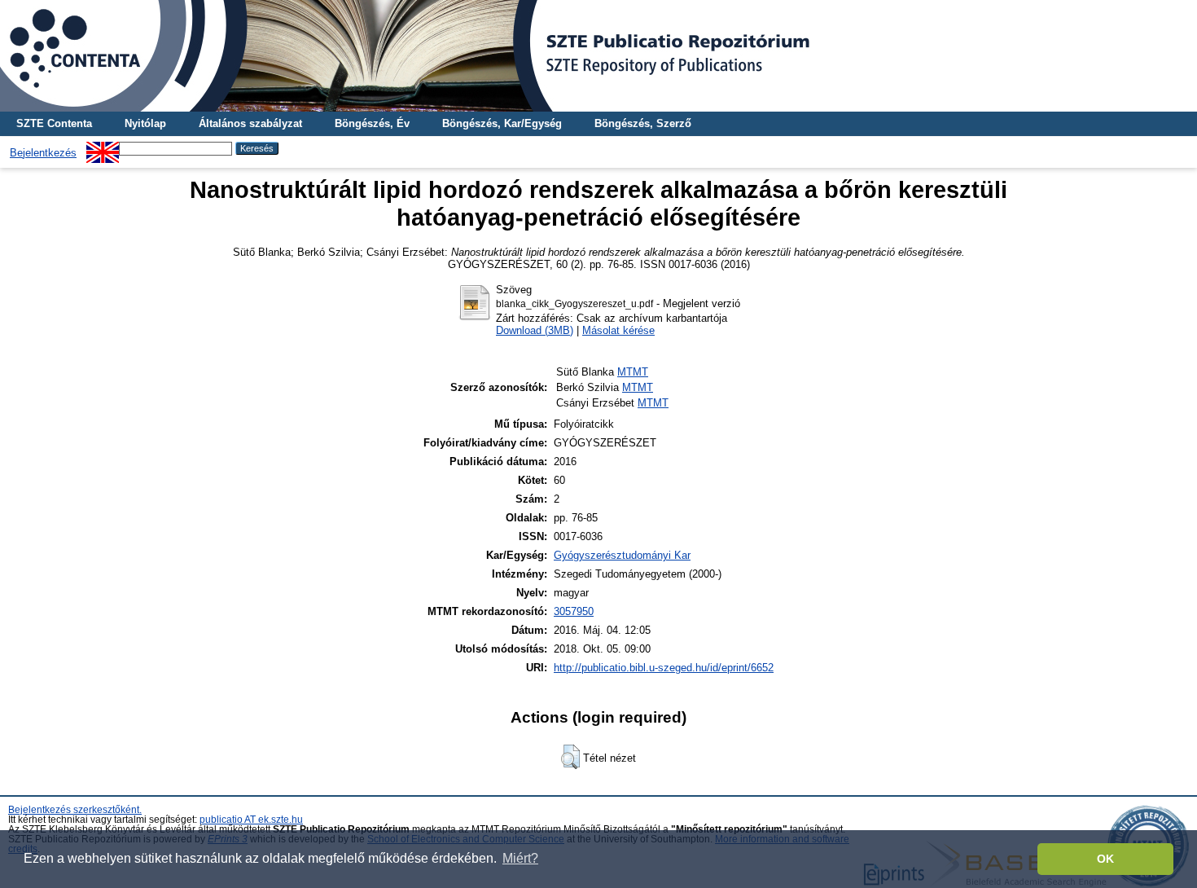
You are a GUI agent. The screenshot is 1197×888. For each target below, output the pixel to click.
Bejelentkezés (43, 153)
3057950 (574, 611)
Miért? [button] (520, 858)
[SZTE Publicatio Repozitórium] (598, 56)
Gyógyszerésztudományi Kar (622, 555)
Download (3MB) (534, 330)
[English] (102, 148)
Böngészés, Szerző (642, 123)
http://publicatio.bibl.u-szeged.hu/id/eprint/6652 (664, 668)
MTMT (632, 372)
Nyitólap (145, 123)
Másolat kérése (618, 330)
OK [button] (1105, 858)
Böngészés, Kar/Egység (502, 123)
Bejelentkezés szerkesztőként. (75, 810)
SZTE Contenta (54, 123)
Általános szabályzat (250, 123)
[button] (570, 757)
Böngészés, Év (372, 123)
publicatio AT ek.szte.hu (251, 819)
